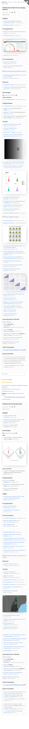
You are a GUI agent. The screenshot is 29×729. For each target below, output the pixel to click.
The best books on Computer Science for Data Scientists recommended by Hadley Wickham (14, 421)
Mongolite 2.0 (7, 112)
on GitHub (17, 393)
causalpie (6, 470)
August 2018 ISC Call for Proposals (11, 510)
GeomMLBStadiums (8, 437)
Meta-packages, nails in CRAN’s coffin (12, 586)
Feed (16, 2)
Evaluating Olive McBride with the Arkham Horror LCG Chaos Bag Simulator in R (15, 247)
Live (13, 2)
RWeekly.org (4, 2)
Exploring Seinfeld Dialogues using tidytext (13, 166)
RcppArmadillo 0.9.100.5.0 (9, 116)
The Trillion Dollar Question (10, 518)
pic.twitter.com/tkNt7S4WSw (10, 708)
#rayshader (19, 705)
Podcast (9, 2)
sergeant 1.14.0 (7, 108)
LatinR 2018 (6, 329)
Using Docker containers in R (10, 84)
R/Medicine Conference (9, 25)
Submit (3, 3)
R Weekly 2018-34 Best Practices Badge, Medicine (13, 8)
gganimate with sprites (9, 223)
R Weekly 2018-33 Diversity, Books (12, 404)
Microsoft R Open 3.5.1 (9, 106)
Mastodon (17, 389)
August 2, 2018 (7, 712)
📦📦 (9, 95)
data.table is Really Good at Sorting (11, 261)
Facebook (9, 389)
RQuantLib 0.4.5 (7, 484)
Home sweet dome (8, 582)
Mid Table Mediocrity (8, 220)
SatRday (5, 324)
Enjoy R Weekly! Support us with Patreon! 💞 (14, 397)
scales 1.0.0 (6, 425)
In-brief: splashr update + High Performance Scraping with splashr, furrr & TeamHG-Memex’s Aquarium (14, 253)
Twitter (13, 389)
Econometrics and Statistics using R (11, 333)
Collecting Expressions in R (10, 579)
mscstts (5, 99)
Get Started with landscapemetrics (11, 209)
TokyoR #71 (6, 55)
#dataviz (19, 361)
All (21, 2)
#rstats (15, 361)
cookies (11, 391)
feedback (4, 395)
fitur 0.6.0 (6, 480)
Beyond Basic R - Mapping (9, 132)
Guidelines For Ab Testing (9, 584)
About (18, 2)
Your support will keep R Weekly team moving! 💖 (14, 350)
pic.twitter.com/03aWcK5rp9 (10, 363)
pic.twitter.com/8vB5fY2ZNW (10, 696)
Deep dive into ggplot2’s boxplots (11, 213)
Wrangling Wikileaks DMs (9, 532)
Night (7, 3)
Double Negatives (7, 650)
